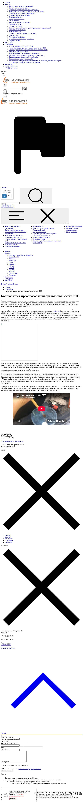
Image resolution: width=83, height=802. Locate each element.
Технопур (12, 260)
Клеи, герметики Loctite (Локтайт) (21, 255)
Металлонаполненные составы (19, 22)
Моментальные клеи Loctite (18, 51)
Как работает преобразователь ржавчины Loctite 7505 (27, 48)
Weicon (11, 266)
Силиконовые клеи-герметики (19, 15)
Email (3, 747)
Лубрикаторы (13, 35)
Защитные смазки (15, 31)
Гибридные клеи (14, 41)
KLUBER (12, 259)
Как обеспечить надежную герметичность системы (26, 55)
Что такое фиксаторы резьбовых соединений (24, 62)
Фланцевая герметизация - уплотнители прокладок (26, 11)
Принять (12, 798)
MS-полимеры (14, 21)
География (8, 542)
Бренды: (8, 253)
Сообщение (5, 762)
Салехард (4, 187)
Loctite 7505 (57, 311)
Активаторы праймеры (17, 37)
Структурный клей (15, 26)
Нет (9, 196)
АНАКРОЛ (13, 273)
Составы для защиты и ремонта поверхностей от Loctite (28, 50)
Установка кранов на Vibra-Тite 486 (21, 46)
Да (4, 196)
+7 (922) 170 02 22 (11, 68)
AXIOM (11, 271)
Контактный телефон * (9, 743)
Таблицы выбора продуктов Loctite (21, 59)
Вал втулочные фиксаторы (18, 8)
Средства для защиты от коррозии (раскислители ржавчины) (30, 28)
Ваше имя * (5, 741)
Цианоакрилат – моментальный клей (22, 13)
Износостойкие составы (17, 30)
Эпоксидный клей (15, 17)
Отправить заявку (7, 771)
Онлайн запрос (6, 645)
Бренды (7, 537)
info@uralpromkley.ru (10, 284)
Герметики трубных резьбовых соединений (24, 10)
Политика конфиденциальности (16, 795)
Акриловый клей (15, 24)
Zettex (11, 262)
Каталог (7, 4)
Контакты (8, 64)
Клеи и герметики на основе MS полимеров (24, 53)
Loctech (11, 268)
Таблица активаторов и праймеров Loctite (23, 57)
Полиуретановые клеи (16, 19)
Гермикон (12, 275)
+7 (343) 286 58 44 (11, 66)
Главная (7, 2)
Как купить (9, 42)
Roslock (11, 269)
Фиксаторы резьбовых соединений (21, 6)
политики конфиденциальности (30, 769)
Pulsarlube (12, 264)
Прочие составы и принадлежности (21, 39)
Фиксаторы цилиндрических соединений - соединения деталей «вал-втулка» (35, 61)
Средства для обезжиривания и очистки (23, 33)
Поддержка (9, 44)
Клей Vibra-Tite (14, 257)
